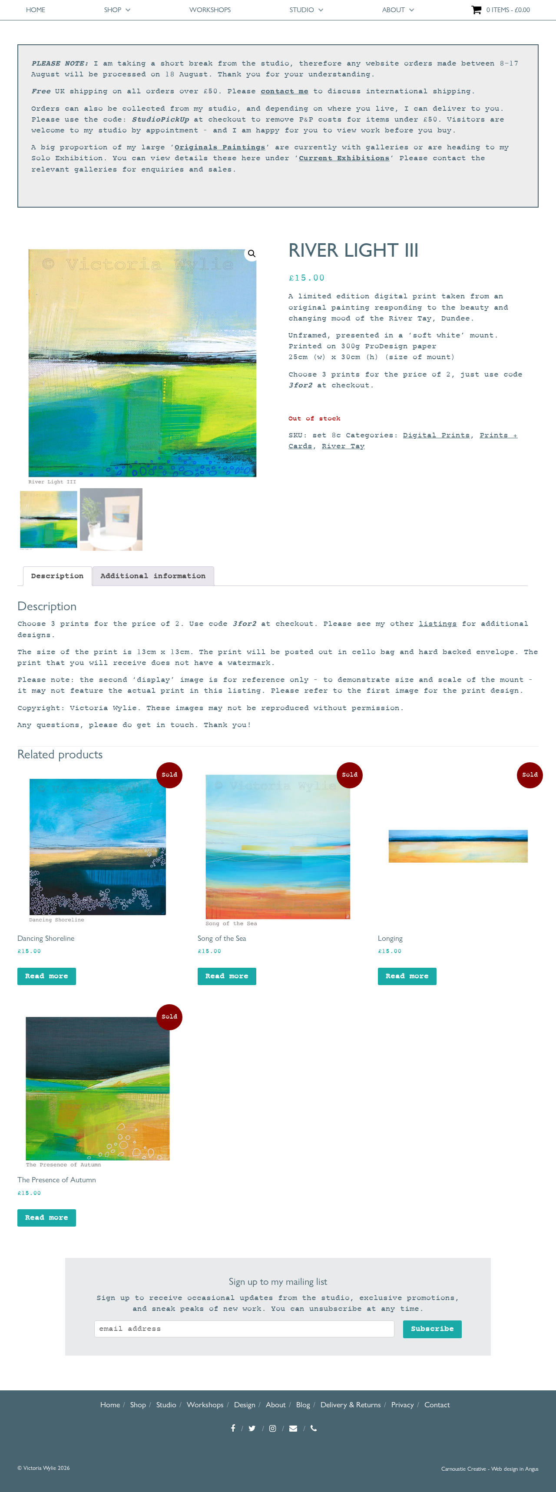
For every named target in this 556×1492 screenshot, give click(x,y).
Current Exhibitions (344, 158)
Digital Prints (436, 435)
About (393, 10)
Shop (112, 10)
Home (35, 10)
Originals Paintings (220, 147)
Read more (46, 976)
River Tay (343, 446)
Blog (303, 1404)
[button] (252, 253)
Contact (437, 1404)
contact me (284, 91)
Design (244, 1404)
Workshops (210, 10)
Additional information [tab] (153, 576)
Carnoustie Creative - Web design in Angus (490, 1468)
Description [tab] (57, 576)
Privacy (402, 1404)
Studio (302, 10)
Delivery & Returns (351, 1404)
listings (438, 624)
